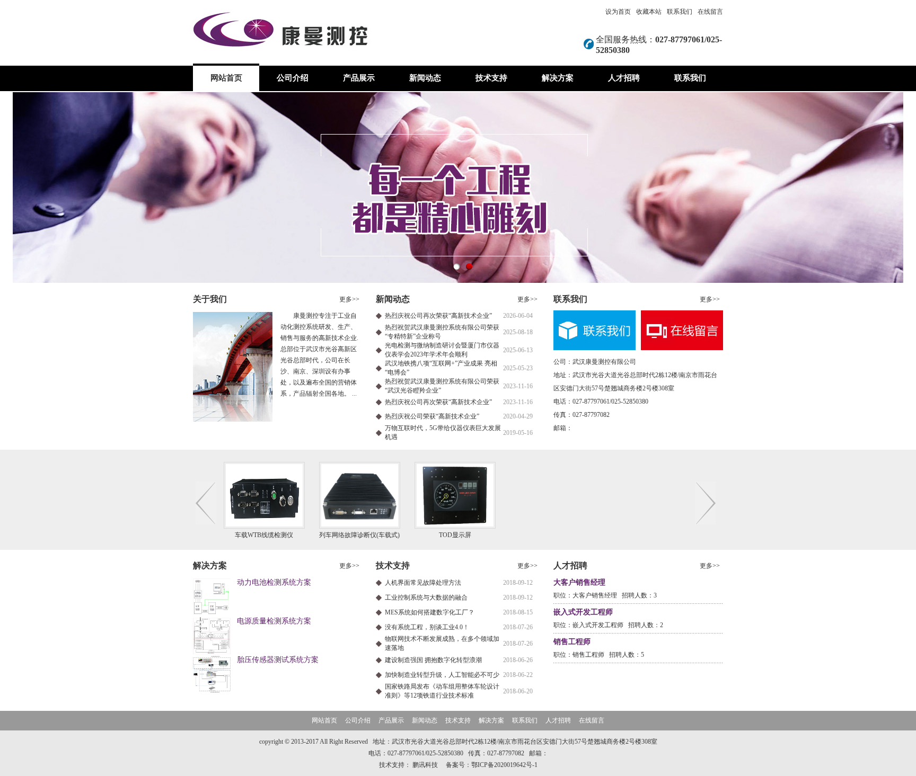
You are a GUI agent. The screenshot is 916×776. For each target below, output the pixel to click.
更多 (349, 299)
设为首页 (618, 11)
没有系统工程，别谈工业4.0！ (427, 627)
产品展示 (359, 78)
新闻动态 (425, 78)
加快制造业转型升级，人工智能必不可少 (442, 675)
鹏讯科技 (425, 765)
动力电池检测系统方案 (274, 582)
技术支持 (491, 78)
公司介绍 (293, 78)
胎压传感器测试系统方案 (278, 660)
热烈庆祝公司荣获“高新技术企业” (432, 416)
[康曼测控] (458, 187)
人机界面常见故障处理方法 (423, 582)
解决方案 (558, 78)
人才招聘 (624, 78)
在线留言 (710, 11)
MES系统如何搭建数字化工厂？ (429, 612)
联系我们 (679, 11)
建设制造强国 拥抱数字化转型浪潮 (433, 660)
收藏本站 (649, 11)
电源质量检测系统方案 (274, 621)
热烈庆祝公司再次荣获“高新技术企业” (438, 315)
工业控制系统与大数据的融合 (426, 597)
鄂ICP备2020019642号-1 (504, 765)
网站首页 (226, 78)
